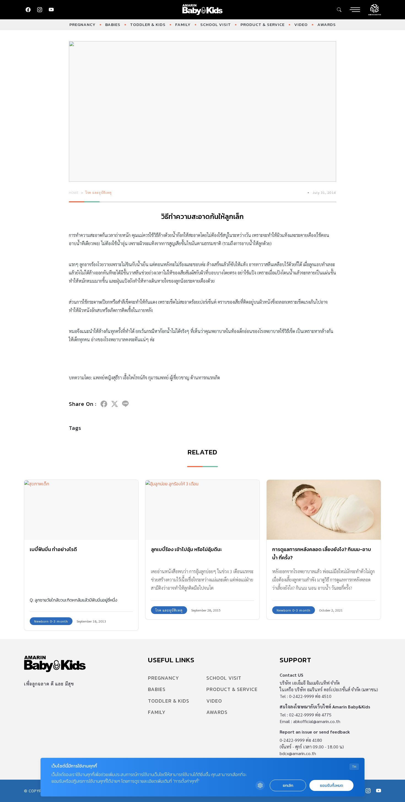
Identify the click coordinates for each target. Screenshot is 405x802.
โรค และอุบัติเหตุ (98, 192)
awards (326, 24)
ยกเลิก (288, 785)
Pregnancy (82, 24)
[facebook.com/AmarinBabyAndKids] (28, 10)
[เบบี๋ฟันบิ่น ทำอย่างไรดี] (81, 510)
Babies (112, 24)
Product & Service (263, 24)
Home (74, 192)
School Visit (215, 24)
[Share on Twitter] (114, 404)
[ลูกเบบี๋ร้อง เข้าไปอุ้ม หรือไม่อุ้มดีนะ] (202, 510)
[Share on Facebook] (104, 404)
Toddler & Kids (148, 24)
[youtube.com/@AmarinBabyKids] (51, 10)
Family (183, 24)
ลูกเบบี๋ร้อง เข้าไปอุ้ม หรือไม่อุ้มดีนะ (186, 549)
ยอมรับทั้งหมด (331, 785)
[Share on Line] (125, 404)
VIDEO (301, 24)
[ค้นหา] (339, 10)
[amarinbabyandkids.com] (202, 10)
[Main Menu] (355, 9)
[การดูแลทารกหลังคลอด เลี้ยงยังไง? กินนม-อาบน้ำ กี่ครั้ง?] (324, 510)
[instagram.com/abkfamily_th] (40, 10)
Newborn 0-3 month (51, 621)
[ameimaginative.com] (374, 9)
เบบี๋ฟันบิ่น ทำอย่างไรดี (53, 549)
